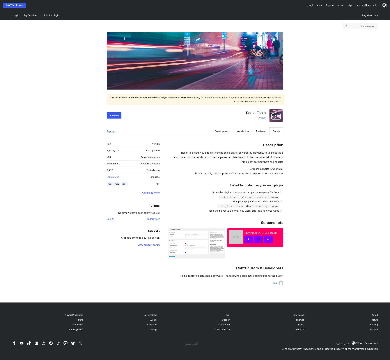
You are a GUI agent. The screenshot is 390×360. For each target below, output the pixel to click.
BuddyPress (75, 329)
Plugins (300, 324)
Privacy (374, 329)
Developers (224, 324)
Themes (300, 320)
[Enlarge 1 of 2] (279, 232)
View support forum (149, 244)
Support (111, 131)
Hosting (374, 324)
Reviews (260, 131)
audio (124, 184)
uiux (263, 117)
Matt (79, 320)
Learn (227, 315)
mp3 (117, 184)
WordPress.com (73, 315)
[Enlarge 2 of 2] (220, 232)
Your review (153, 218)
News (375, 320)
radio (110, 184)
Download (114, 115)
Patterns (300, 329)
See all (110, 218)
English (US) (113, 177)
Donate (152, 324)
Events (153, 320)
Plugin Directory (370, 15)
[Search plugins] (345, 26)
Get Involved (150, 315)
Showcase (299, 315)
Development (221, 131)
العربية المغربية (342, 343)
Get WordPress (14, 5)
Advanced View (151, 192)
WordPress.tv (222, 329)
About (375, 315)
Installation (243, 131)
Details (276, 131)
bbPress (77, 324)
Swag (152, 329)
